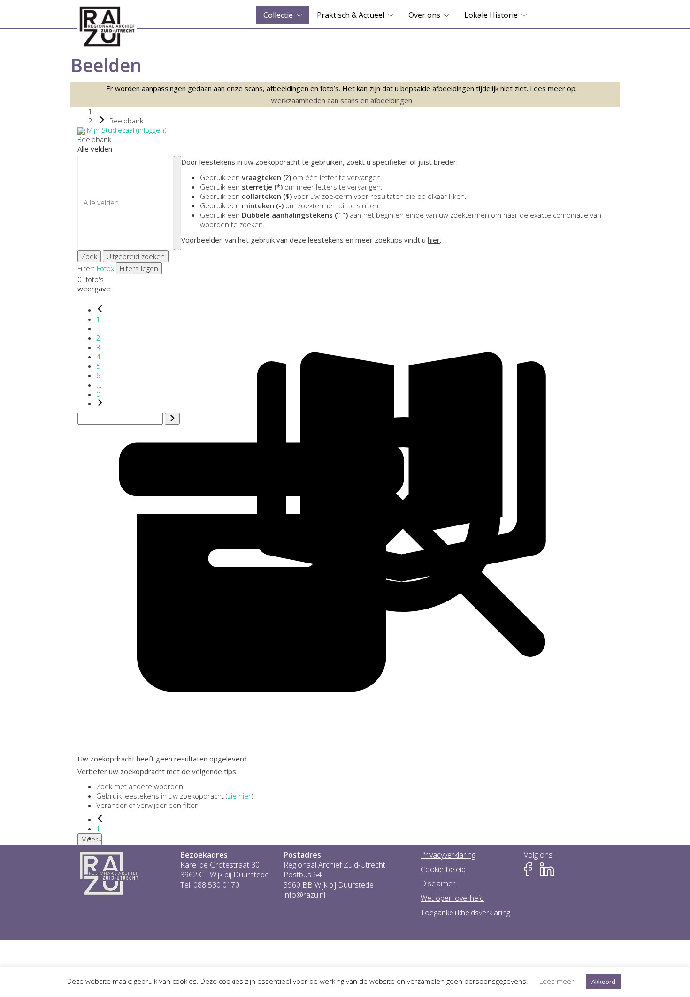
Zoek (89, 256)
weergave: (94, 288)
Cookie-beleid (443, 870)
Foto (104, 268)
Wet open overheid (452, 898)
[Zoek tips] (177, 203)
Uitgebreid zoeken (136, 256)
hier (434, 239)
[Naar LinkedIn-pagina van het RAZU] (547, 869)
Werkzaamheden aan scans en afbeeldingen (341, 100)
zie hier (239, 795)
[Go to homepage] (107, 27)
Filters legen (139, 268)
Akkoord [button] (603, 981)
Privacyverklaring (448, 855)
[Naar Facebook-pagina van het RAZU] (531, 869)
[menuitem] (282, 15)
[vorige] (100, 309)
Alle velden (94, 148)
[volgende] (100, 403)
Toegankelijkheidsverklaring (465, 913)
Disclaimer (438, 884)
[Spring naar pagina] (172, 419)
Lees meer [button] (556, 981)
